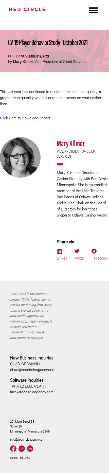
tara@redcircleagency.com (32, 392)
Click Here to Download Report (25, 118)
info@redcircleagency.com (27, 439)
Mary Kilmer (71, 142)
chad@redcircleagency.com (33, 369)
